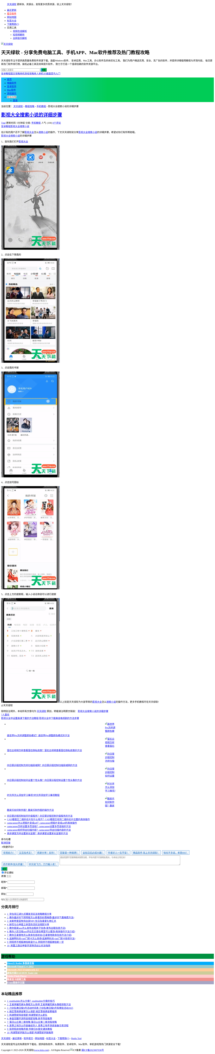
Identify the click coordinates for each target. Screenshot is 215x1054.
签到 (8, 876)
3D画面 (47, 73)
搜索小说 (24, 126)
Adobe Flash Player (17, 976)
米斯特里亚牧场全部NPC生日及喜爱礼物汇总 (31, 921)
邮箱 (4, 888)
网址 (3, 894)
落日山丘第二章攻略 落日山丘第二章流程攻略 (32, 1022)
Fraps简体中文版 (16, 982)
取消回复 (6, 843)
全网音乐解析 (20, 38)
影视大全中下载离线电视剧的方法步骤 (59, 718)
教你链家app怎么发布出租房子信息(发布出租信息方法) (36, 928)
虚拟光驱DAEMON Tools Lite (22, 973)
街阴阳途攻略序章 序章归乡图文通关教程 (29, 1029)
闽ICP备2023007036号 (92, 1050)
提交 (4, 869)
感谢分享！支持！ (46, 853)
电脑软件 (11, 83)
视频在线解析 (20, 31)
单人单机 (38, 73)
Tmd (3, 123)
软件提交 (28, 1038)
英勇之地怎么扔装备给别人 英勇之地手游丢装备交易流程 (37, 1025)
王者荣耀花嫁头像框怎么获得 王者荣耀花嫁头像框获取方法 (39, 1004)
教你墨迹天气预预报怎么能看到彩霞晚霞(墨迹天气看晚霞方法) (40, 917)
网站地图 (11, 17)
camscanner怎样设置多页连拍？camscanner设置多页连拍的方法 (39, 826)
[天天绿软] (7, 44)
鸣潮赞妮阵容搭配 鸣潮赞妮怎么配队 (27, 1015)
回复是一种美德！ (69, 853)
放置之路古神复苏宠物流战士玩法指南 (28, 945)
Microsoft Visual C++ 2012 (20, 966)
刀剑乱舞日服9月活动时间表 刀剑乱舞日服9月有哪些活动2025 (40, 1008)
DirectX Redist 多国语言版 (20, 963)
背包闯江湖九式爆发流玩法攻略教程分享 (29, 914)
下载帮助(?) (13, 24)
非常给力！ (9, 853)
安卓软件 (11, 86)
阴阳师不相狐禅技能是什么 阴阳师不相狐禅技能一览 (35, 942)
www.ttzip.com (41, 1050)
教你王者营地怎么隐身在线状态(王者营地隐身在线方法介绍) (39, 935)
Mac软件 (11, 90)
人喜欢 (5, 714)
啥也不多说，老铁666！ (176, 853)
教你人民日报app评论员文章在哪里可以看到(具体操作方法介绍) (41, 931)
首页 (9, 79)
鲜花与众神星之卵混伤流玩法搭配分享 (28, 924)
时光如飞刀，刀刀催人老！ (43, 864)
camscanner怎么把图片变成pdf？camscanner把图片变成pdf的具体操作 (42, 823)
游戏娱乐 (11, 93)
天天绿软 (11, 4)
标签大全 (11, 20)
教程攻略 (11, 97)
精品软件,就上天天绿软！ (146, 853)
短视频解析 (19, 34)
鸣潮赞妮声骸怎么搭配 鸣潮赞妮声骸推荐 (30, 1032)
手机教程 (41, 106)
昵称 (4, 882)
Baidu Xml (76, 1038)
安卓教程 (6, 73)
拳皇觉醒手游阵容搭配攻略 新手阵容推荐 (29, 1018)
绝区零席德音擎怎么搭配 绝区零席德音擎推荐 (32, 1011)
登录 (15, 100)
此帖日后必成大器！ (93, 853)
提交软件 (11, 13)
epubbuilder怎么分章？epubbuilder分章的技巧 (31, 1001)
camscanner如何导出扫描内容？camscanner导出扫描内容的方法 (39, 830)
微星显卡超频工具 (16, 979)
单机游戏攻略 (27, 73)
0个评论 (57, 123)
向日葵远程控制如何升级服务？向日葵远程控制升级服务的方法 (40, 816)
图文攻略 (15, 73)
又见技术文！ (26, 853)
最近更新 (11, 10)
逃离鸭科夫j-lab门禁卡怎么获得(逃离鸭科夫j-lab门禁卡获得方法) (41, 938)
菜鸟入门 (55, 73)
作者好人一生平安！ (118, 853)
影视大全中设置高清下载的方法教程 (20, 718)
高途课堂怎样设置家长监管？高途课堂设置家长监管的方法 (37, 833)
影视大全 (15, 126)
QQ (3, 899)
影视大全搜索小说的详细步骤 (31, 114)
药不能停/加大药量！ (14, 864)
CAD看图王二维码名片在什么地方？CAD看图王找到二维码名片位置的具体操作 (48, 819)
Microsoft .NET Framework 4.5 (23, 969)
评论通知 (8, 872)
